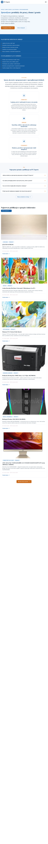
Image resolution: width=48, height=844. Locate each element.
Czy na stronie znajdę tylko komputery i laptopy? (14, 185)
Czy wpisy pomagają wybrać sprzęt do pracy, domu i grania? (17, 180)
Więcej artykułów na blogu (23, 196)
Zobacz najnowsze (5, 210)
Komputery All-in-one (8, 460)
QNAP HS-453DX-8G (8, 244)
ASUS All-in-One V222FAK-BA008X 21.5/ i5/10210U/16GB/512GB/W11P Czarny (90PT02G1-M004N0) (23, 464)
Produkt (10, 285)
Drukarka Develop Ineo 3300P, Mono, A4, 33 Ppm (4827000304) (19, 375)
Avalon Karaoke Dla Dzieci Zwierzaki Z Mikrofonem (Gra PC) (18, 288)
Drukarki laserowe (7, 373)
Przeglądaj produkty (7, 27)
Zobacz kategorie (21, 27)
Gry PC (4, 285)
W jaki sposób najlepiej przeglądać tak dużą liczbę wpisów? (17, 191)
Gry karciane (6, 329)
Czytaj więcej (5, 253)
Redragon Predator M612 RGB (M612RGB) (13, 419)
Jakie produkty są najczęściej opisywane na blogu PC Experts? (18, 175)
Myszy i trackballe (7, 416)
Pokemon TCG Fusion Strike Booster (12, 332)
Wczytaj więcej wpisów (23, 481)
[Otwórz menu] (45, 2)
